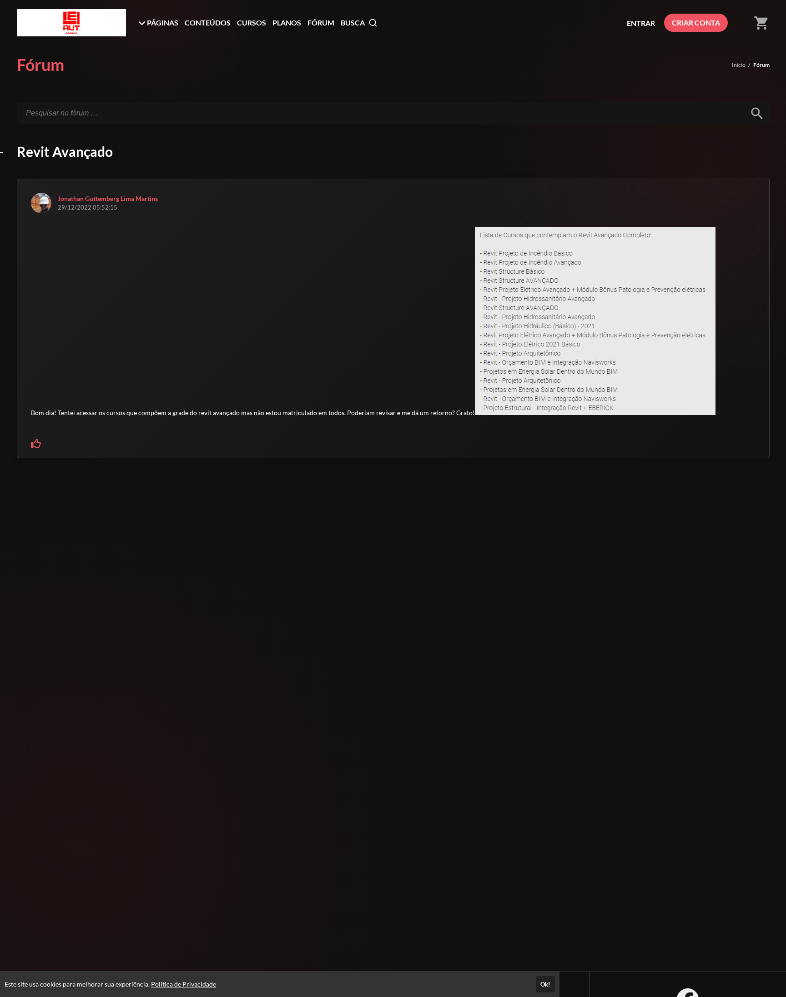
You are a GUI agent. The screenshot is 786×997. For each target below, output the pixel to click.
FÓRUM (320, 22)
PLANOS (286, 22)
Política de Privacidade (183, 984)
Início (739, 64)
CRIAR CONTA (696, 22)
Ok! (545, 984)
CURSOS (251, 22)
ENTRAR (641, 23)
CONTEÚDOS (208, 22)
